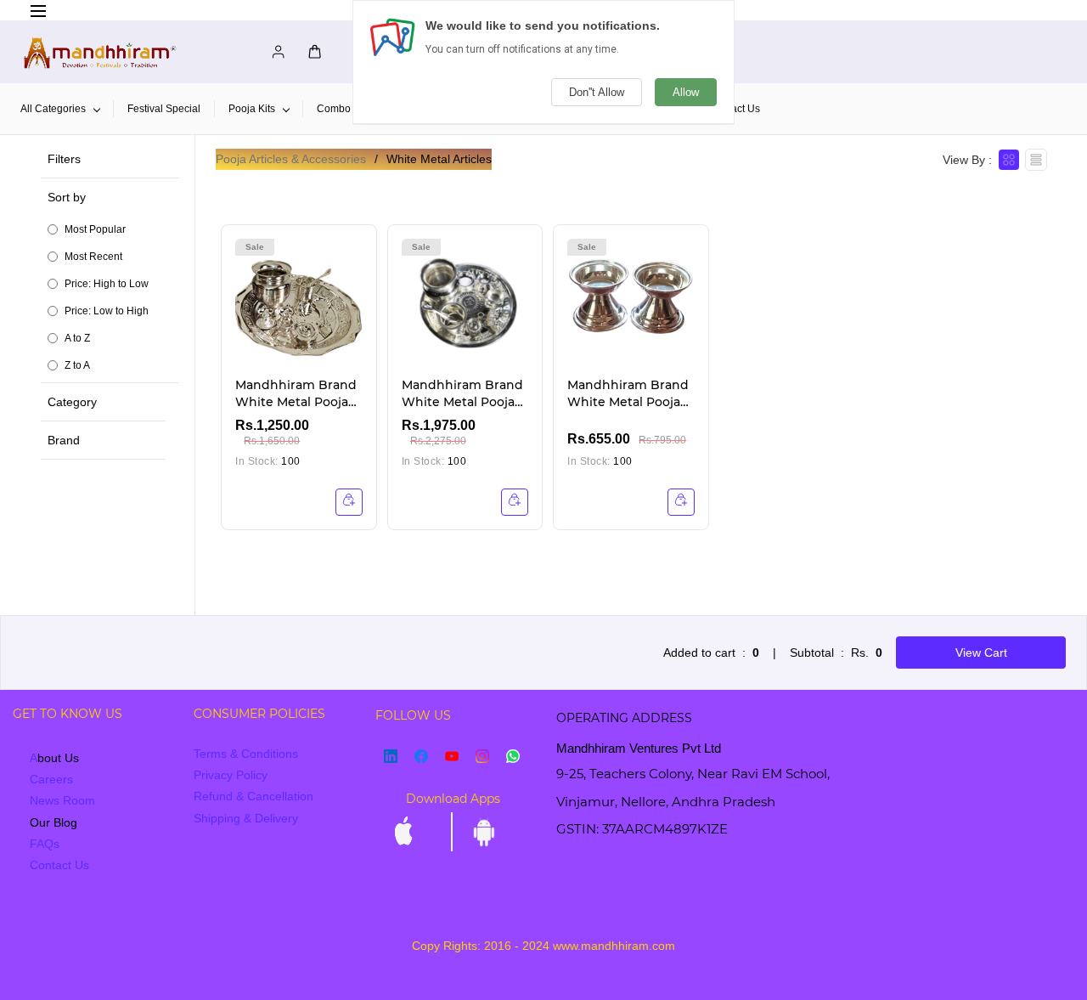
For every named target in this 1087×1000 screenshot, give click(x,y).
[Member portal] (273, 51)
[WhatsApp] (513, 756)
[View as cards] (1009, 160)
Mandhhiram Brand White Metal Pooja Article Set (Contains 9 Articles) (464, 393)
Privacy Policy (231, 775)
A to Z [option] (77, 338)
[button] (113, 280)
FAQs (44, 843)
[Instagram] (482, 756)
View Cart (981, 652)
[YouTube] (452, 756)
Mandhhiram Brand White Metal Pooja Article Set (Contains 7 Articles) (298, 393)
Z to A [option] (77, 365)
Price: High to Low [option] (107, 284)
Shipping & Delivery (246, 818)
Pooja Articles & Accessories (291, 159)
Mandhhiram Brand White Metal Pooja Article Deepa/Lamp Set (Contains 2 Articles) (628, 393)
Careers (51, 779)
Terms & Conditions (246, 753)
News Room (62, 800)
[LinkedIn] (391, 756)
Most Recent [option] (93, 257)
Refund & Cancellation (253, 796)
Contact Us (59, 865)
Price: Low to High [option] (107, 311)
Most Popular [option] (95, 229)
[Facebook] (421, 756)
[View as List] (1036, 160)
